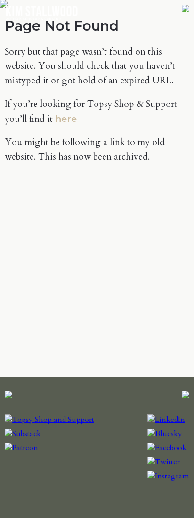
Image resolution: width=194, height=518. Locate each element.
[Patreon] (21, 448)
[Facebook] (166, 448)
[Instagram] (168, 476)
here (66, 118)
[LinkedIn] (166, 419)
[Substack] (23, 434)
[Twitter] (163, 462)
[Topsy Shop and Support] (49, 419)
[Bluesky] (164, 434)
